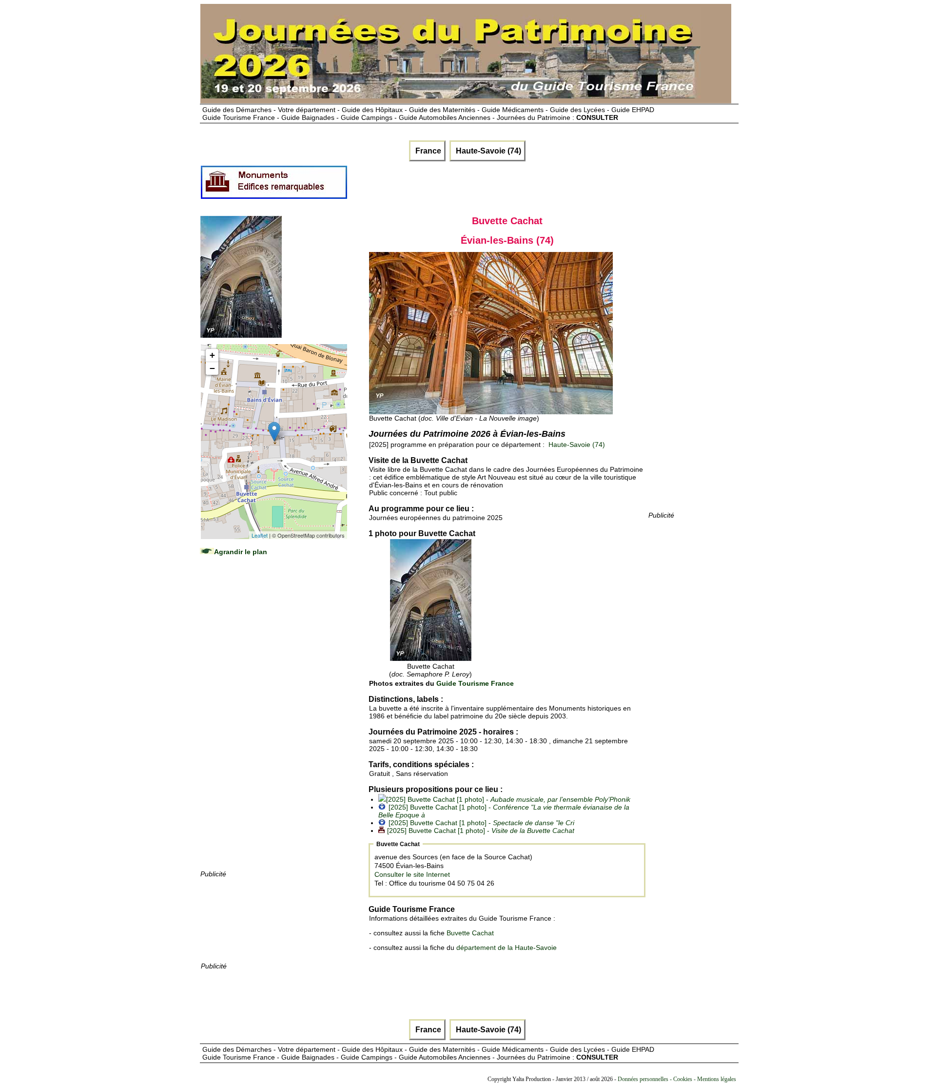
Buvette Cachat (470, 933)
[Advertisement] (273, 722)
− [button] (212, 368)
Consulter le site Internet (412, 874)
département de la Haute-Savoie (506, 947)
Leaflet (260, 535)
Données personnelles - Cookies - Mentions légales (677, 1079)
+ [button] (212, 355)
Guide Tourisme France (475, 683)
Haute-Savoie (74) (487, 151)
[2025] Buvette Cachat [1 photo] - (508, 799)
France (427, 151)
